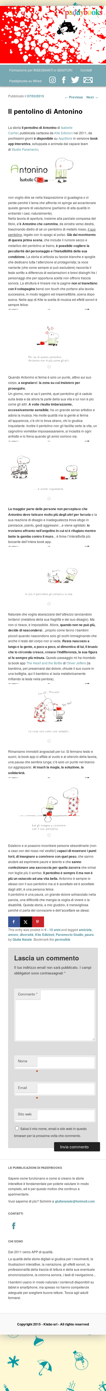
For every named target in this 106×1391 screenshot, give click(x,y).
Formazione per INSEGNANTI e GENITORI (40, 70)
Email (27, 1089)
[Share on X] (26, 921)
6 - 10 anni (52, 929)
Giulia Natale (22, 939)
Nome (27, 1062)
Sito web (25, 1114)
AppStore (65, 138)
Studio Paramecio (25, 149)
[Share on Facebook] (14, 921)
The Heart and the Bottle (44, 663)
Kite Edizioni (63, 132)
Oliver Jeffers (76, 663)
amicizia (85, 929)
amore (13, 934)
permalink (62, 939)
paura (89, 934)
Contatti (86, 70)
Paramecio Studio (69, 934)
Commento (28, 994)
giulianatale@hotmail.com (75, 1201)
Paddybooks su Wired (25, 80)
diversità (26, 934)
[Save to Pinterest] (38, 921)
